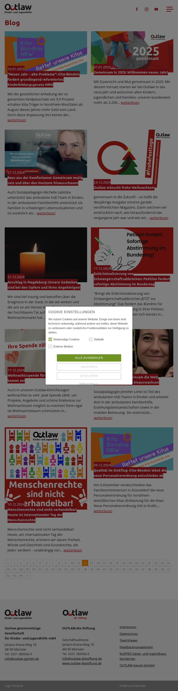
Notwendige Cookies (66, 339)
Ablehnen (89, 366)
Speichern (89, 375)
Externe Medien (63, 346)
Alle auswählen (89, 357)
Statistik (99, 339)
